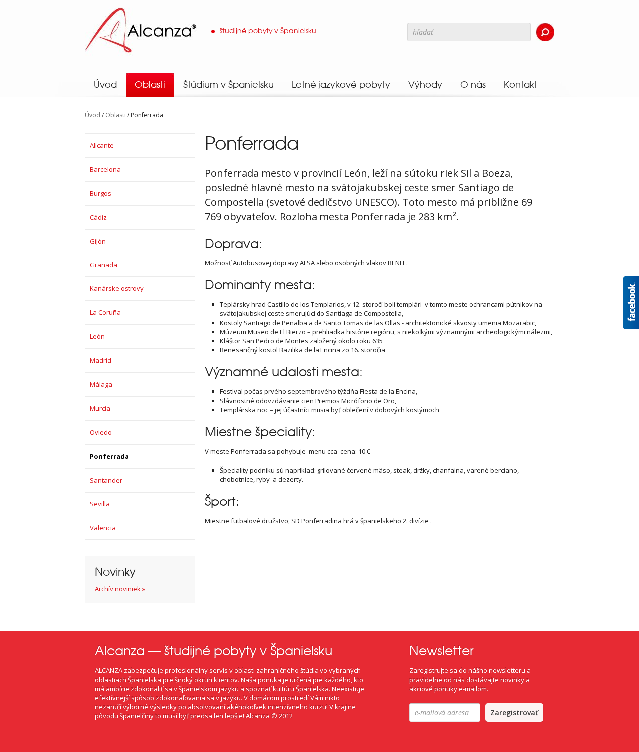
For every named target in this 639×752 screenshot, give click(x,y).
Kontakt (520, 84)
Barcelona (105, 169)
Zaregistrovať (514, 712)
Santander (106, 480)
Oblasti (150, 84)
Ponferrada (109, 456)
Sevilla (100, 504)
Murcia (100, 408)
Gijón (98, 241)
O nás (473, 84)
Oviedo (101, 432)
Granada (103, 264)
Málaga (101, 384)
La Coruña (105, 312)
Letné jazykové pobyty (341, 84)
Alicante (102, 145)
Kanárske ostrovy (117, 288)
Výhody (425, 84)
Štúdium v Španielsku (228, 84)
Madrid (100, 360)
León (97, 336)
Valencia (103, 527)
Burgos (100, 193)
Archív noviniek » (120, 588)
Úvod (105, 84)
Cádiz (98, 217)
